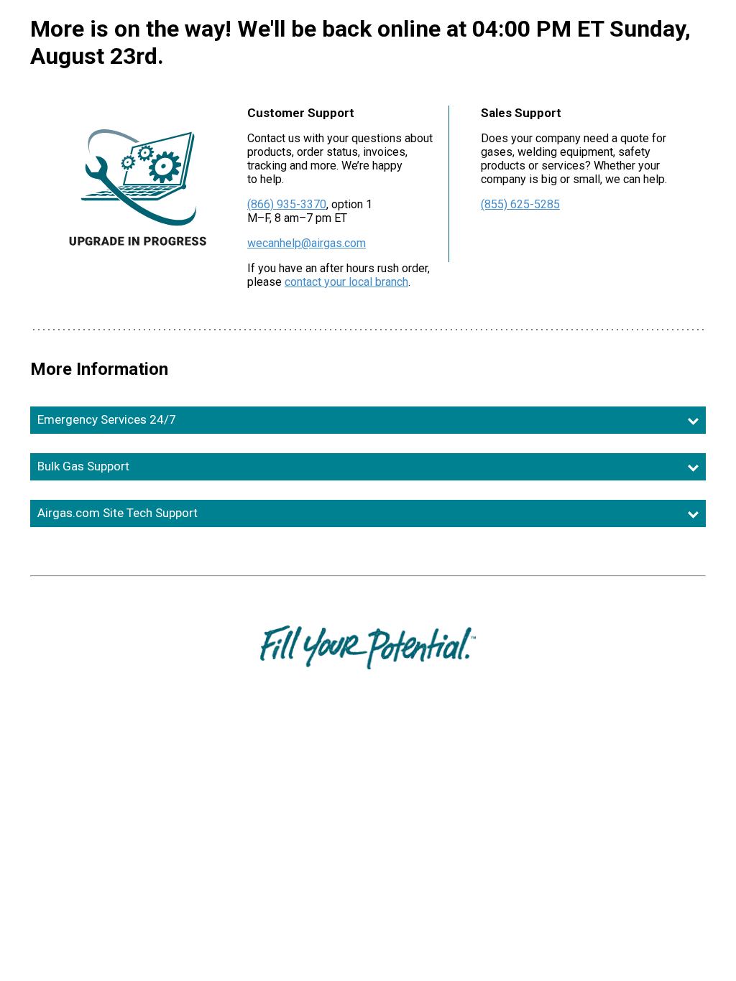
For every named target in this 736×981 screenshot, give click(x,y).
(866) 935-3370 (286, 204)
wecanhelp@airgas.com (306, 243)
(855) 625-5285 (520, 204)
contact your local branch (346, 282)
